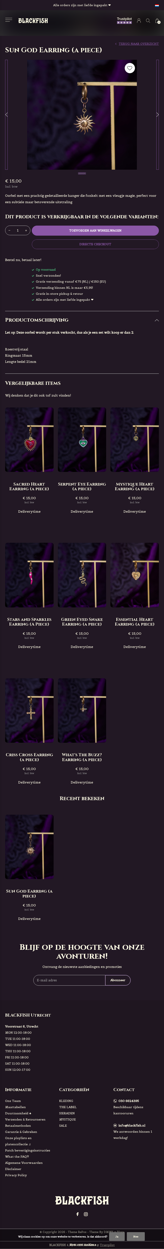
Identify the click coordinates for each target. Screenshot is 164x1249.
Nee (135, 1236)
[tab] (82, 320)
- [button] (9, 230)
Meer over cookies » (83, 1244)
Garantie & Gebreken (21, 1132)
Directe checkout (95, 244)
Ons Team (13, 1101)
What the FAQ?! (17, 1157)
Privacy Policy (16, 1175)
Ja (117, 1236)
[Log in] (139, 20)
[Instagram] (86, 1214)
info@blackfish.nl (132, 1125)
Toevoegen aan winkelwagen (95, 230)
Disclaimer (13, 1169)
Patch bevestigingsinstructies (27, 1150)
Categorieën (74, 1090)
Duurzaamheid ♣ (18, 1113)
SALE (63, 1126)
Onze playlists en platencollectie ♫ (18, 1141)
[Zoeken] (148, 20)
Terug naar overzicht (139, 44)
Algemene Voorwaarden (24, 1163)
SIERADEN (67, 1113)
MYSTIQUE (67, 1119)
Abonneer (117, 980)
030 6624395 (129, 1101)
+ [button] (26, 230)
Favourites (130, 68)
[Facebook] (77, 1214)
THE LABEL (68, 1107)
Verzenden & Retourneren (25, 1119)
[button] (8, 20)
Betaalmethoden (18, 1126)
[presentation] (6, 115)
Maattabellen (15, 1107)
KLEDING (66, 1101)
